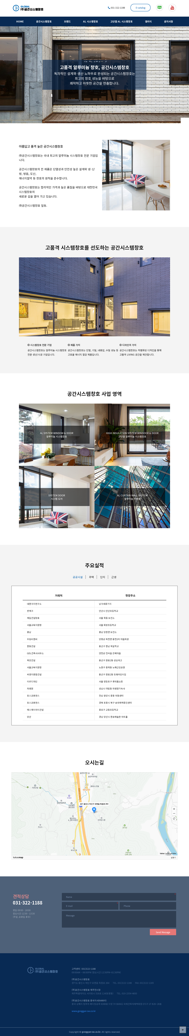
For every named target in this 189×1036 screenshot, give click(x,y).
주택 (91, 577)
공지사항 (168, 21)
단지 (102, 577)
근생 (113, 577)
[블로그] (159, 7)
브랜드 (67, 21)
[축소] (174, 813)
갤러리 (148, 21)
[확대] (174, 809)
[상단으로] (182, 1029)
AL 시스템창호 (90, 21)
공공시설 (78, 577)
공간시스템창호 (44, 21)
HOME (20, 21)
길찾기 (173, 858)
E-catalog (140, 7)
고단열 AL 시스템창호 (121, 21)
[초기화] (174, 818)
